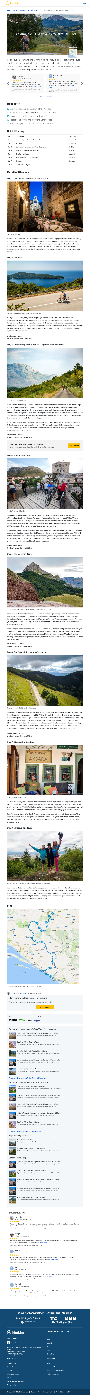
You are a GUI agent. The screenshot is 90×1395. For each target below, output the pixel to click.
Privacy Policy (48, 1392)
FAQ (48, 1363)
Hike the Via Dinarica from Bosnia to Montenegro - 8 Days (38, 1033)
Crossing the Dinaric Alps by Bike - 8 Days (32, 1051)
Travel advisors (12, 1385)
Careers (10, 1370)
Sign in (85, 3)
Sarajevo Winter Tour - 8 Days (28, 1042)
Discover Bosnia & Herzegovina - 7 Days (31, 1086)
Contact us (11, 1367)
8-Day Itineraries (34, 10)
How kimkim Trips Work (25, 1139)
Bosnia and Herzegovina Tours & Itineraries (25, 1131)
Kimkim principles (13, 1374)
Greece (49, 1336)
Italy (48, 1339)
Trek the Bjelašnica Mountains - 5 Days (31, 1197)
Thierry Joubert (22, 993)
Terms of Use (35, 1392)
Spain (48, 1350)
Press (9, 1378)
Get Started (74, 445)
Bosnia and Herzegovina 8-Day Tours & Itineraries (27, 1078)
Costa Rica (50, 1354)
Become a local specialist (15, 1381)
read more (50, 1226)
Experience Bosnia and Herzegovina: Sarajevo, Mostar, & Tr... (38, 1060)
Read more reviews (44, 97)
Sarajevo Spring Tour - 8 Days (27, 1069)
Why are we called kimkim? (56, 1370)
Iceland (49, 1343)
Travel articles (51, 1367)
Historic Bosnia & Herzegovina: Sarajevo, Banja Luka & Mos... (38, 1113)
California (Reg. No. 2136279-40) (16, 1351)
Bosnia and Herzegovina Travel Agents (31, 1148)
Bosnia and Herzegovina (16, 10)
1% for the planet (53, 1374)
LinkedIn (14, 1343)
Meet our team (12, 1363)
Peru (48, 1347)
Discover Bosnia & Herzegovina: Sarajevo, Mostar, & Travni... (39, 1095)
